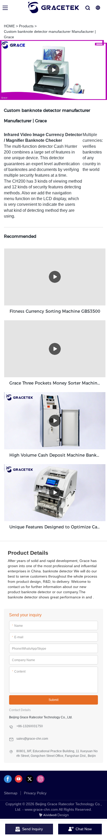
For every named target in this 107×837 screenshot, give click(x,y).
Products (26, 26)
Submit (53, 700)
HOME (9, 26)
